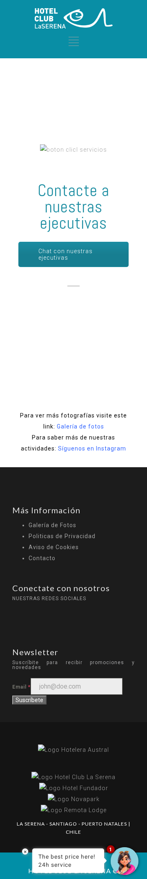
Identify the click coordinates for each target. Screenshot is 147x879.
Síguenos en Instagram (92, 448)
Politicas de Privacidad (62, 536)
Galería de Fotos (52, 525)
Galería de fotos (80, 426)
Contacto (42, 558)
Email (21, 687)
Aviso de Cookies (54, 547)
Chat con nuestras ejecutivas (65, 254)
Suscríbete (29, 700)
